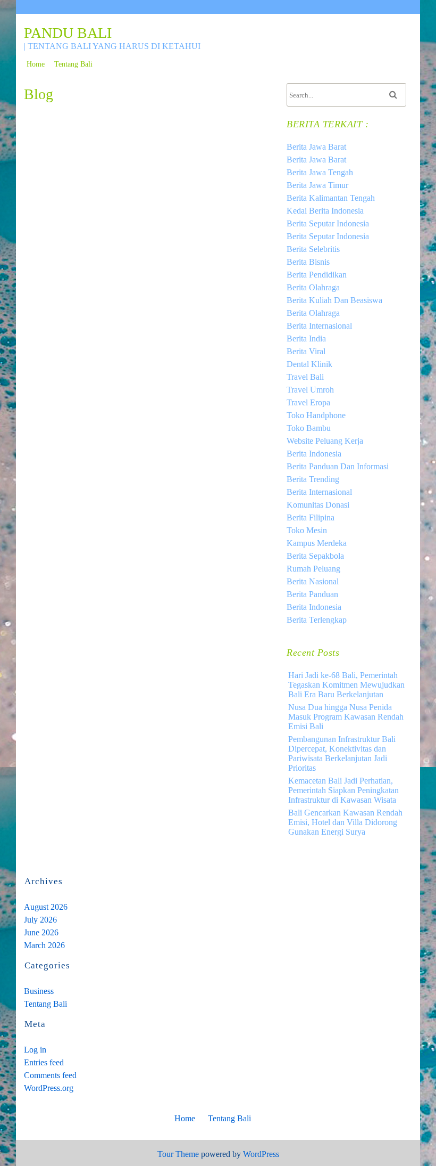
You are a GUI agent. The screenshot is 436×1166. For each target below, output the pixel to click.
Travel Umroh (310, 389)
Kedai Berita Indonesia (325, 210)
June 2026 (41, 932)
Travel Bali (305, 376)
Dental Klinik (309, 364)
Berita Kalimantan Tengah (331, 197)
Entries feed (44, 1062)
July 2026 (40, 919)
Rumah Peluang (313, 568)
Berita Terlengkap (317, 619)
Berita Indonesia (314, 453)
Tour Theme (178, 1154)
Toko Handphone (316, 415)
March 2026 (44, 945)
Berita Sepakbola (315, 555)
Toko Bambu (309, 428)
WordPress (261, 1154)
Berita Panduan (312, 594)
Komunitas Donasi (318, 504)
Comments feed (50, 1075)
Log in (35, 1049)
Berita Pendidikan (317, 274)
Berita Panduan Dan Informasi (338, 466)
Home (36, 64)
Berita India (306, 338)
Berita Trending (313, 479)
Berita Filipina (310, 517)
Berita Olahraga (313, 287)
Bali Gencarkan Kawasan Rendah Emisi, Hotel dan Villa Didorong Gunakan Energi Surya (345, 822)
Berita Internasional (319, 325)
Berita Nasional (313, 581)
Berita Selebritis (313, 249)
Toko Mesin (307, 530)
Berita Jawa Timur (317, 185)
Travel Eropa (308, 402)
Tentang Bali (73, 64)
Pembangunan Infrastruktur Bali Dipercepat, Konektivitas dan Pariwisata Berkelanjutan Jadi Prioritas (342, 753)
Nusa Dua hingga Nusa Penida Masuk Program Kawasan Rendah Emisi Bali (346, 717)
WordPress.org (48, 1087)
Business (39, 991)
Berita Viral (306, 351)
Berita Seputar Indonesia (328, 223)
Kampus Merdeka (317, 543)
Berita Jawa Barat (316, 146)
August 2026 (46, 906)
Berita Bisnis (308, 261)
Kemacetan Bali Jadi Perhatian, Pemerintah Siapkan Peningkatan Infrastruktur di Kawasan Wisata (343, 790)
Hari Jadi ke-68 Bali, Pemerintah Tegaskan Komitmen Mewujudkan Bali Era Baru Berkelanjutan (346, 685)
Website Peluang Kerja (325, 440)
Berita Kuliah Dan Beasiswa (334, 300)
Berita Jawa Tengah (320, 172)
